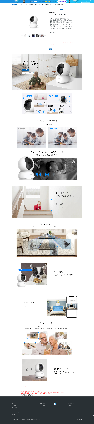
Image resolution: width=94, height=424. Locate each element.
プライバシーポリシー (72, 403)
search (79, 4)
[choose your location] (81, 4)
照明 (12, 409)
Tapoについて (42, 403)
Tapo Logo (14, 4)
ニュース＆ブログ (43, 405)
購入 (50, 49)
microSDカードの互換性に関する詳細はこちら (27, 395)
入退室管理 (14, 405)
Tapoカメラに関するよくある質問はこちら (55, 34)
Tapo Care (13, 414)
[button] (45, 36)
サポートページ (29, 403)
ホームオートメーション (16, 412)
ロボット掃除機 (14, 407)
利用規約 (69, 405)
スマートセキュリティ (16, 403)
